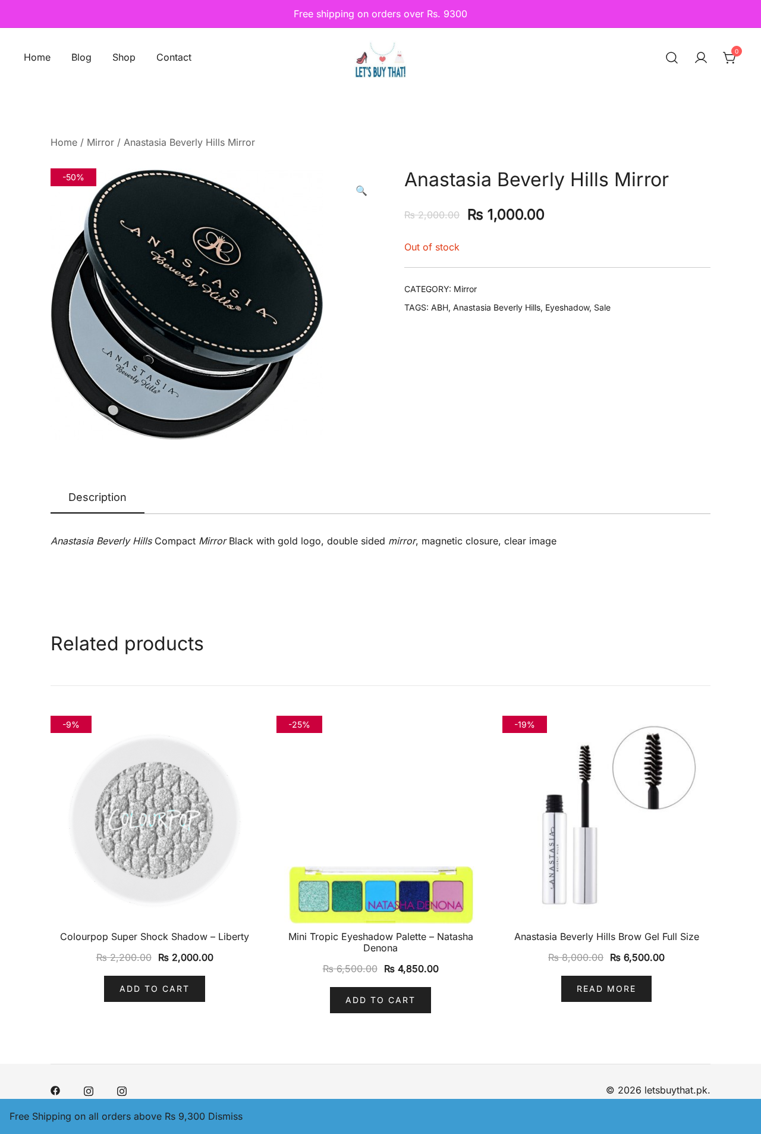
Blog (81, 57)
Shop (124, 57)
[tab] (97, 498)
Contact (173, 57)
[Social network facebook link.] (55, 1090)
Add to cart (155, 988)
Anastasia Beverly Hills (496, 307)
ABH (439, 307)
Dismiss (225, 1116)
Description (97, 497)
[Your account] (701, 58)
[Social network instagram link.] (88, 1090)
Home (37, 57)
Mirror (100, 142)
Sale (602, 307)
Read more (606, 988)
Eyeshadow (567, 307)
